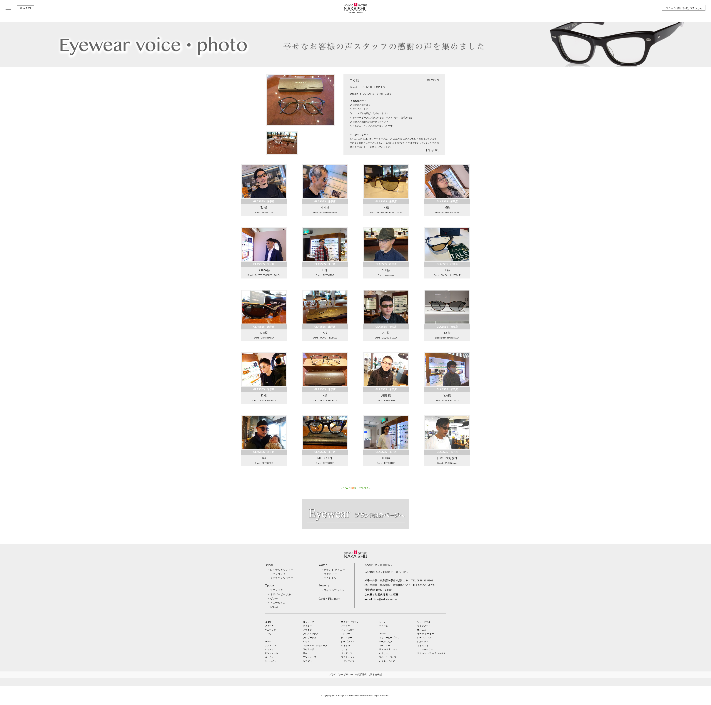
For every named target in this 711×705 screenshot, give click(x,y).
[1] (350, 488)
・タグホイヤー (330, 574)
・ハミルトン (329, 578)
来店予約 (25, 7)
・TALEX (272, 606)
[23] (361, 488)
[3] (355, 488)
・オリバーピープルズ (280, 594)
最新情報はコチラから (683, 8)
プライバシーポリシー (341, 674)
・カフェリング (276, 574)
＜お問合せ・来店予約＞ (387, 571)
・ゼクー (272, 598)
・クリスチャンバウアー (281, 578)
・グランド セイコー (333, 569)
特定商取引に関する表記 (369, 674)
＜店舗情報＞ (379, 565)
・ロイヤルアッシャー (280, 569)
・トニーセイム (276, 602)
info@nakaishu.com (386, 599)
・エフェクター (276, 590)
